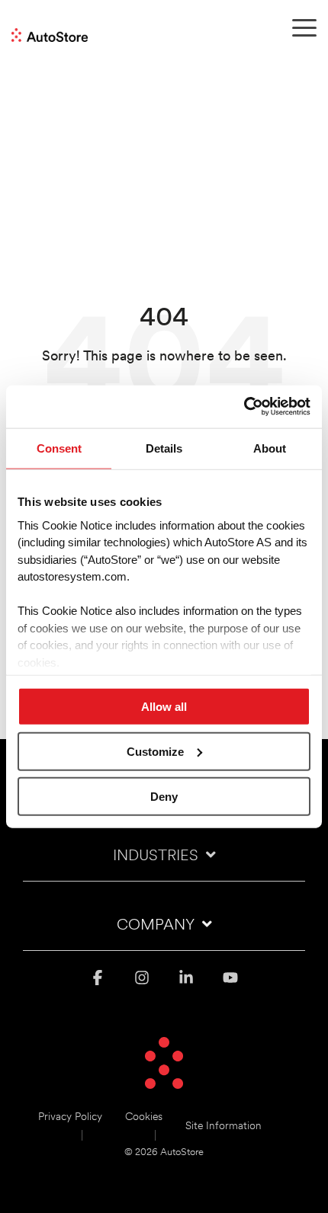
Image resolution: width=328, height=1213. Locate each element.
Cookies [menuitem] (143, 1117)
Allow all (164, 706)
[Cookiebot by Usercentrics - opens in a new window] (243, 407)
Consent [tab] (59, 447)
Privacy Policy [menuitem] (70, 1117)
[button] (304, 26)
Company (156, 925)
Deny (164, 795)
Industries (155, 856)
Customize (155, 750)
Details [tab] (164, 447)
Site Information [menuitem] (223, 1126)
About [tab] (269, 447)
